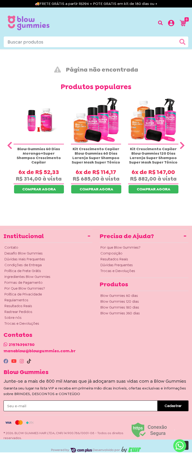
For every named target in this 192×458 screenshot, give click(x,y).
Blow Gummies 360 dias (120, 313)
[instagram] (22, 361)
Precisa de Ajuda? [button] (127, 236)
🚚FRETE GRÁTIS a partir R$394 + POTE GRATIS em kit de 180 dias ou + (96, 3)
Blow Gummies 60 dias (119, 295)
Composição (111, 253)
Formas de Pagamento (23, 282)
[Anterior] (9, 145)
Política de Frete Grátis (22, 271)
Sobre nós (13, 317)
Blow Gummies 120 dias (119, 301)
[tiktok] (29, 361)
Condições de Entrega (23, 265)
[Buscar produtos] (160, 23)
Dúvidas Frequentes (116, 265)
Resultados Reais (18, 306)
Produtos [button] (114, 284)
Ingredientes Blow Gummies (27, 276)
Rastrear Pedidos (18, 311)
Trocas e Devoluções (21, 323)
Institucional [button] (24, 236)
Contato (11, 247)
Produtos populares (96, 87)
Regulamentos (16, 300)
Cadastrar (173, 405)
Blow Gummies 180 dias (119, 307)
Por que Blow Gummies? (120, 247)
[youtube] (14, 361)
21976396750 (22, 344)
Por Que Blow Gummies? (24, 288)
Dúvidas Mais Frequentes (24, 259)
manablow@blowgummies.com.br (39, 350)
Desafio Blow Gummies (23, 253)
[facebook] (6, 361)
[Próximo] (182, 145)
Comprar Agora (39, 189)
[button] (171, 23)
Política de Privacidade (23, 294)
